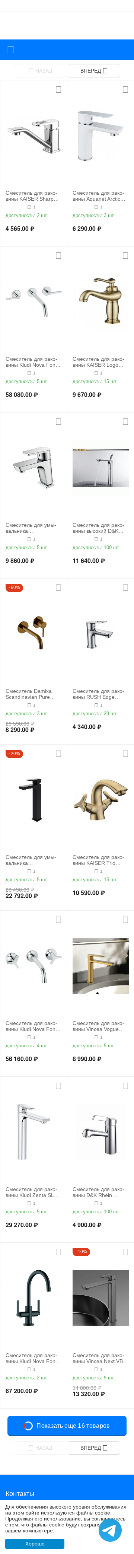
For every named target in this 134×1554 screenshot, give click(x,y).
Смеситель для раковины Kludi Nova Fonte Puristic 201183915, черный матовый (33, 1358)
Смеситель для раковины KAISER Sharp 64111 (31, 196)
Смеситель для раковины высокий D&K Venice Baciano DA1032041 (98, 528)
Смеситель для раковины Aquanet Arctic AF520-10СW (98, 196)
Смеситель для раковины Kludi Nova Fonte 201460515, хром (33, 362)
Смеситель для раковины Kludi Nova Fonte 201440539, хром (33, 1026)
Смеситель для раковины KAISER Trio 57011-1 (98, 860)
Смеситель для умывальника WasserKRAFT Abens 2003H (31, 860)
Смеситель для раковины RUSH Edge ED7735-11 (98, 694)
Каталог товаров (11, 50)
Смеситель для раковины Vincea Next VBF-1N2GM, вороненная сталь (100, 1358)
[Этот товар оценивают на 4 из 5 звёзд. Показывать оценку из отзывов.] (82, 207)
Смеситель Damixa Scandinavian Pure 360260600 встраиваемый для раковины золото (33, 694)
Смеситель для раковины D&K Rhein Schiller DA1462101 (98, 1192)
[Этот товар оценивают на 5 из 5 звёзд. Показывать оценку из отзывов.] (15, 207)
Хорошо (35, 1544)
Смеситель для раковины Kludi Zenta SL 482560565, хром (31, 1192)
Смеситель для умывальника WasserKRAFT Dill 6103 (31, 528)
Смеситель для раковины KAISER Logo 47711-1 (98, 362)
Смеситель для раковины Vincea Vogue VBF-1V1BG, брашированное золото (100, 1026)
